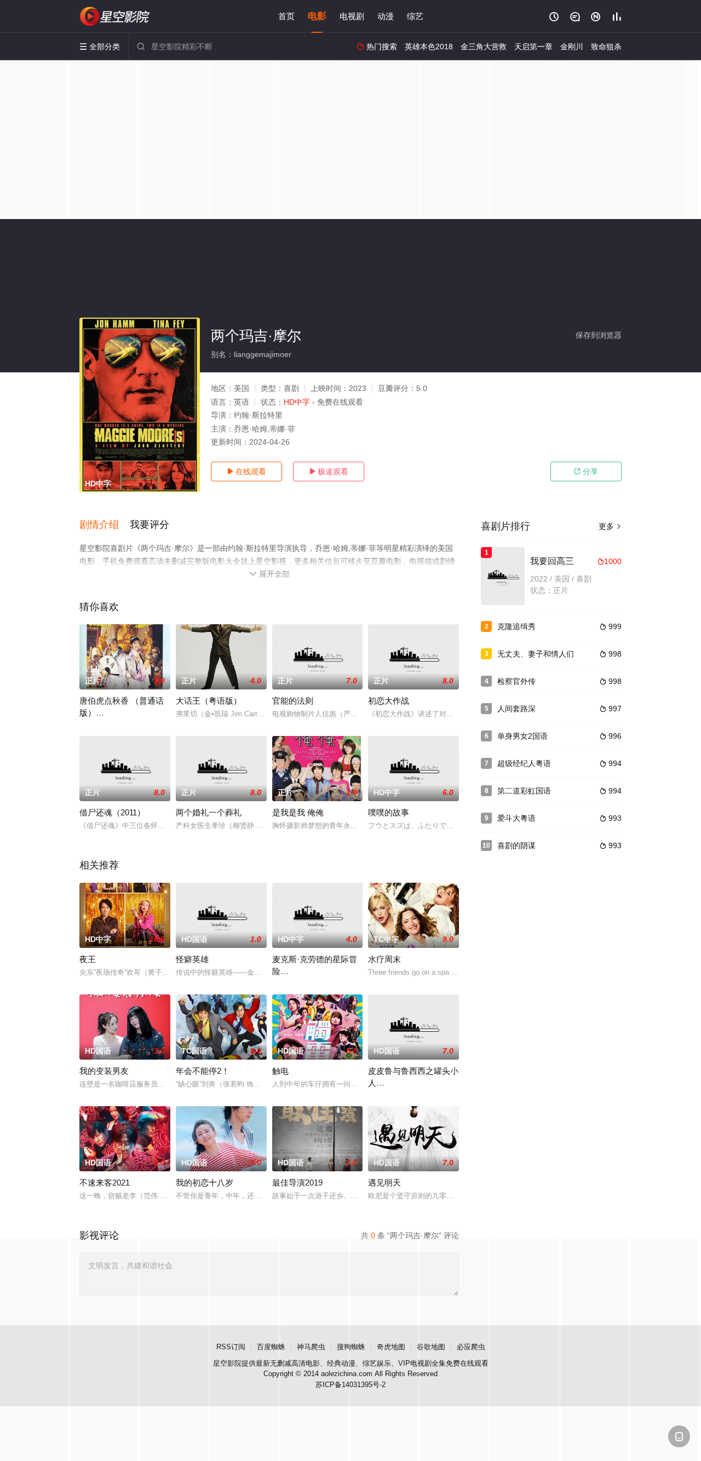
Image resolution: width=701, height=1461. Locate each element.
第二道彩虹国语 (524, 790)
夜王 (87, 959)
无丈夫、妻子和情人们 (535, 653)
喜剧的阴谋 (516, 845)
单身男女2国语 (522, 736)
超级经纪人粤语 (524, 763)
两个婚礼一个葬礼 (209, 812)
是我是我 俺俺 (298, 812)
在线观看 (246, 471)
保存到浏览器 (599, 335)
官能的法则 (292, 700)
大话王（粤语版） (209, 700)
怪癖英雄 (192, 959)
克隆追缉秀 (516, 626)
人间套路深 (516, 708)
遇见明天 (384, 1182)
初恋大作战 (388, 700)
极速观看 (328, 471)
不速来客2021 (104, 1182)
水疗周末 (384, 959)
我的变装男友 (104, 1070)
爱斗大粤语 (516, 818)
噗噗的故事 (388, 812)
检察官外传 (516, 681)
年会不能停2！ (202, 1070)
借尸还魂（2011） (112, 812)
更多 (610, 526)
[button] (104, 525)
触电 (280, 1070)
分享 (586, 471)
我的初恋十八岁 (204, 1182)
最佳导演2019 (297, 1182)
